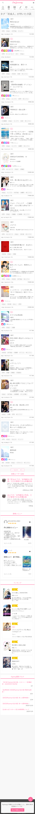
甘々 (17, 54)
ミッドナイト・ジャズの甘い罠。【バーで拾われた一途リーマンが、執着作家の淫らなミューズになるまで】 (21, 291)
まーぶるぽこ (13, 388)
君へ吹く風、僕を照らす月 (19, 405)
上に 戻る (31, 799)
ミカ (11, 112)
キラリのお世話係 (16, 315)
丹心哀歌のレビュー (11, 527)
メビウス (13, 225)
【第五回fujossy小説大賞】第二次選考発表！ (16, 698)
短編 (14, 327)
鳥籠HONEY (15, 661)
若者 (19, 73)
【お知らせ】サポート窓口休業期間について (15, 709)
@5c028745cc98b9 (14, 521)
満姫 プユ (14, 648)
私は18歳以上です (17, 810)
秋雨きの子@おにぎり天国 (17, 136)
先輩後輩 (17, 394)
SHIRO (13, 664)
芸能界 (16, 352)
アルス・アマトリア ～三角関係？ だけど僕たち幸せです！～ (21, 204)
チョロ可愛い (24, 394)
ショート (21, 439)
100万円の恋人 (15, 42)
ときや (12, 366)
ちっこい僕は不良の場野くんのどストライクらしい (21, 610)
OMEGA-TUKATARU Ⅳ (18, 157)
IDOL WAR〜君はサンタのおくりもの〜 (21, 339)
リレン (13, 634)
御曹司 (20, 146)
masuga (12, 294)
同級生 (22, 169)
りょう (10, 550)
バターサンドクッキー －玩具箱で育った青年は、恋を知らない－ (21, 133)
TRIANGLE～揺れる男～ (18, 110)
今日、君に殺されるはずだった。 (21, 180)
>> (23, 470)
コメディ (21, 31)
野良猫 (12, 452)
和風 (15, 254)
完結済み (19, 372)
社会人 (8, 31)
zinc (11, 67)
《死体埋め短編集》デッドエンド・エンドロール (21, 85)
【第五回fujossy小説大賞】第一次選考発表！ (16, 703)
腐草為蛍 (13, 450)
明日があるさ (14, 22)
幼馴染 (14, 214)
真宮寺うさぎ (13, 44)
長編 (8, 372)
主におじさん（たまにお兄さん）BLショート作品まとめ (21, 426)
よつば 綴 (14, 613)
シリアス (15, 99)
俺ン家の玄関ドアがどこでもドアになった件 (21, 384)
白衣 (22, 121)
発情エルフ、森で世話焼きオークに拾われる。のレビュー (12, 557)
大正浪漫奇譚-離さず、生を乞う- (21, 245)
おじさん (15, 439)
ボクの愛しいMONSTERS (20, 593)
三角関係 (5, 121)
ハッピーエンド (10, 54)
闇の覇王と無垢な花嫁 (19, 645)
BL (3, 462)
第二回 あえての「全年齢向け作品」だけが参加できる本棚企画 (19, 480)
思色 (11, 407)
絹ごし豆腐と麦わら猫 (16, 247)
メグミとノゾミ (15, 363)
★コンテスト (25, 73)
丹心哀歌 (26, 539)
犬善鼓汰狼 (13, 269)
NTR (20, 99)
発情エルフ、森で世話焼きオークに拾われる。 (26, 570)
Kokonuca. (13, 159)
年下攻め (15, 31)
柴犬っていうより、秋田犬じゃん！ (21, 266)
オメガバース (10, 169)
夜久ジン (12, 182)
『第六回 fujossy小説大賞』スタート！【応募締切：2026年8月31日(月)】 (17, 683)
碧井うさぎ (15, 595)
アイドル (22, 352)
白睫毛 (12, 317)
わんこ (15, 304)
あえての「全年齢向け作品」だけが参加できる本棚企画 (19, 496)
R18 (3, 31)
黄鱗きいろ (13, 89)
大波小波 (12, 208)
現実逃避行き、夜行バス (18, 65)
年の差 (14, 73)
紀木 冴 (12, 343)
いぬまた (12, 24)
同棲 (9, 414)
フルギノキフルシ (14, 430)
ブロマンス (20, 462)
